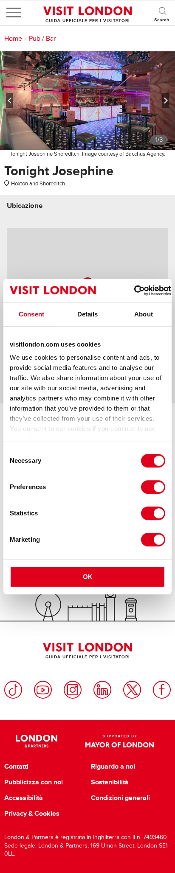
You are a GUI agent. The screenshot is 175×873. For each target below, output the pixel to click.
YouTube (43, 690)
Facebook (162, 690)
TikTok (13, 690)
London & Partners (36, 741)
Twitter (132, 690)
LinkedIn (102, 690)
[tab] (24, 205)
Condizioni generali (120, 798)
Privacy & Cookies (31, 813)
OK (88, 576)
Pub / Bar (42, 38)
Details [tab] (87, 314)
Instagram (73, 690)
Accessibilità (23, 798)
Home (13, 38)
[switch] (153, 487)
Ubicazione (24, 205)
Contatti (16, 766)
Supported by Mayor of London (119, 741)
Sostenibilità (110, 782)
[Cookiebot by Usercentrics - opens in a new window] (134, 290)
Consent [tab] (31, 314)
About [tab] (143, 314)
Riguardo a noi (113, 766)
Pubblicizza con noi (33, 782)
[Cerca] (162, 12)
